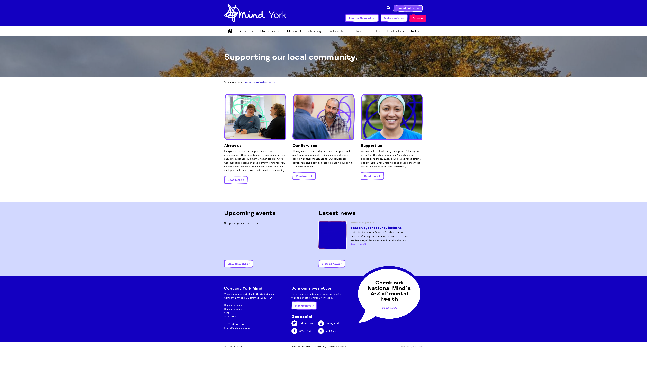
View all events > (238, 264)
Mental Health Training (304, 31)
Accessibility (319, 346)
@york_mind (332, 323)
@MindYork (305, 331)
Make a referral (394, 18)
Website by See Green (412, 346)
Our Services (269, 31)
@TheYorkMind (307, 323)
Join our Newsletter (362, 18)
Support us (371, 145)
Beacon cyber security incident (376, 228)
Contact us (395, 31)
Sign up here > (304, 305)
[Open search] (388, 8)
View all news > (332, 264)
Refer (415, 31)
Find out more (388, 307)
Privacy (295, 346)
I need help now (408, 8)
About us (246, 31)
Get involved (338, 31)
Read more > (236, 180)
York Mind (255, 13)
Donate (418, 18)
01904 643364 (235, 324)
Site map (341, 346)
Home (239, 82)
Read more (356, 244)
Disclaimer (306, 346)
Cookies (331, 346)
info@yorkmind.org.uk (238, 328)
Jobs (376, 31)
